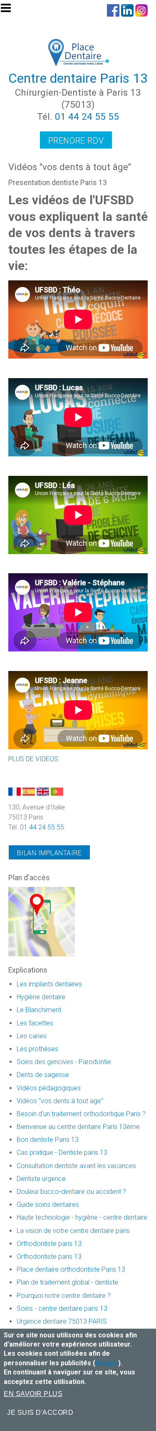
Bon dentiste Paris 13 (48, 1140)
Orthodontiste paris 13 (49, 1244)
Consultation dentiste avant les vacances (76, 1166)
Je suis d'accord (40, 1412)
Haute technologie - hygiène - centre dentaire (82, 1217)
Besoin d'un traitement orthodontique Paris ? (81, 1114)
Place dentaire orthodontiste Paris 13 (71, 1269)
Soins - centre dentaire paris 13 (62, 1308)
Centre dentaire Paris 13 (78, 78)
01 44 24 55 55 (87, 116)
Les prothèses (37, 1049)
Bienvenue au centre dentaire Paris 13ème (78, 1127)
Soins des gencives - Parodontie (64, 1062)
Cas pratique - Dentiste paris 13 (62, 1152)
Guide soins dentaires (48, 1204)
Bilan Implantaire (49, 853)
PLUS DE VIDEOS (33, 759)
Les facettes (35, 1023)
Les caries (32, 1036)
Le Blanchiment (39, 1010)
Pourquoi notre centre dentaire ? (64, 1296)
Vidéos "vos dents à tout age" (60, 1101)
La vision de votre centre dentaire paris (73, 1231)
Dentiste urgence (41, 1179)
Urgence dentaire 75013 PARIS (62, 1321)
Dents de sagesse (43, 1075)
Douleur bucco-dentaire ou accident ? (71, 1192)
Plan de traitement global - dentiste (67, 1282)
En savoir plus (33, 1393)
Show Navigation (9, 10)
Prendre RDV (76, 141)
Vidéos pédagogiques (49, 1088)
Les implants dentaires (49, 984)
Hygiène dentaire (41, 997)
